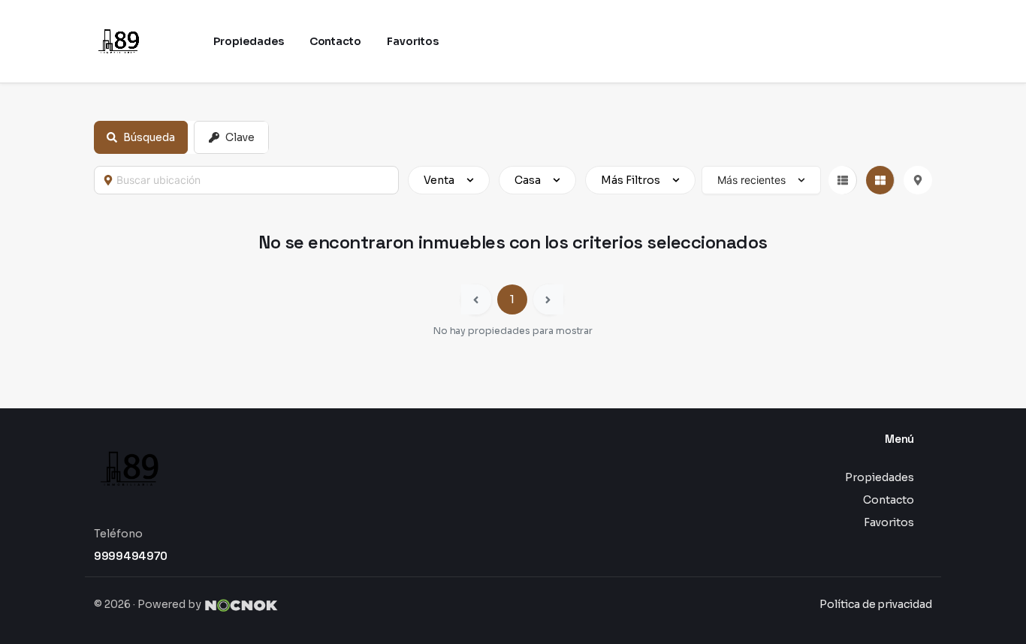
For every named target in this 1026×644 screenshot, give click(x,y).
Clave (240, 137)
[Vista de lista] (842, 180)
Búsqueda (149, 137)
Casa (528, 180)
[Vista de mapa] (918, 180)
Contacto (888, 500)
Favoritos (889, 522)
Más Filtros (630, 180)
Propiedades (879, 477)
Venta (439, 180)
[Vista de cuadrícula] (880, 180)
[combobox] (253, 180)
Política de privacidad (875, 604)
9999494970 (130, 556)
